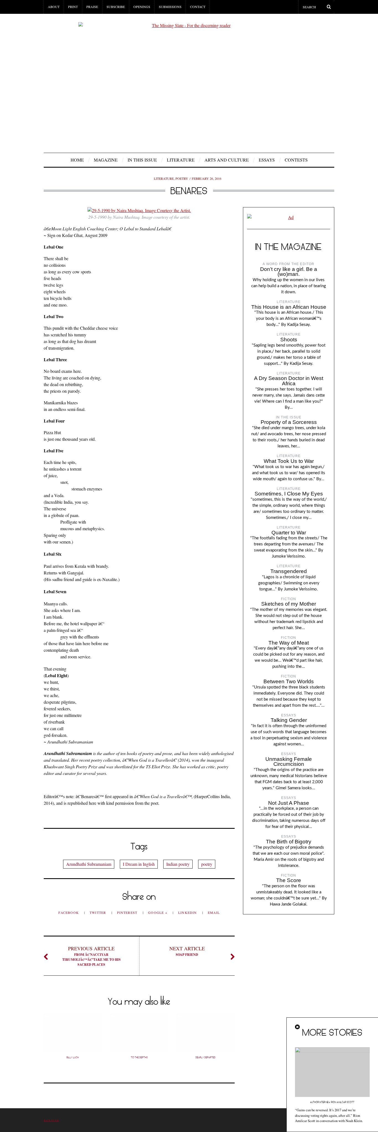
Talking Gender (289, 720)
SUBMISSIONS (170, 6)
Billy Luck (73, 1057)
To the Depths (139, 1057)
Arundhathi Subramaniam (88, 864)
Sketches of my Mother (288, 604)
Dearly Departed (206, 1057)
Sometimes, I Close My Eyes (289, 494)
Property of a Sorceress (289, 422)
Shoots (288, 339)
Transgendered (288, 571)
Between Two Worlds (288, 681)
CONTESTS (296, 160)
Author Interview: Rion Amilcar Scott (332, 1102)
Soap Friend (187, 951)
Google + (158, 912)
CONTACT (197, 6)
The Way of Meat (288, 643)
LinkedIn (188, 912)
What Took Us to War (289, 461)
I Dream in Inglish (139, 864)
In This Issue (142, 160)
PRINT (73, 6)
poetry (206, 864)
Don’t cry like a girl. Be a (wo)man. (288, 271)
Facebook (69, 912)
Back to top (51, 1120)
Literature (181, 160)
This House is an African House (288, 307)
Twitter (98, 912)
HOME (77, 160)
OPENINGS (141, 6)
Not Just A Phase (288, 803)
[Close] (298, 1027)
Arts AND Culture (226, 160)
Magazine (106, 160)
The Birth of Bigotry (288, 842)
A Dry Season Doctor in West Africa (288, 380)
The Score (288, 880)
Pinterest (128, 912)
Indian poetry (178, 864)
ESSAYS (267, 160)
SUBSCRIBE (116, 6)
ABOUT (53, 6)
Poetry (181, 178)
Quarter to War (288, 532)
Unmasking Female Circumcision (288, 761)
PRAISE (92, 6)
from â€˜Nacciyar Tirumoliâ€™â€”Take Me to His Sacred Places (91, 956)
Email (214, 912)
